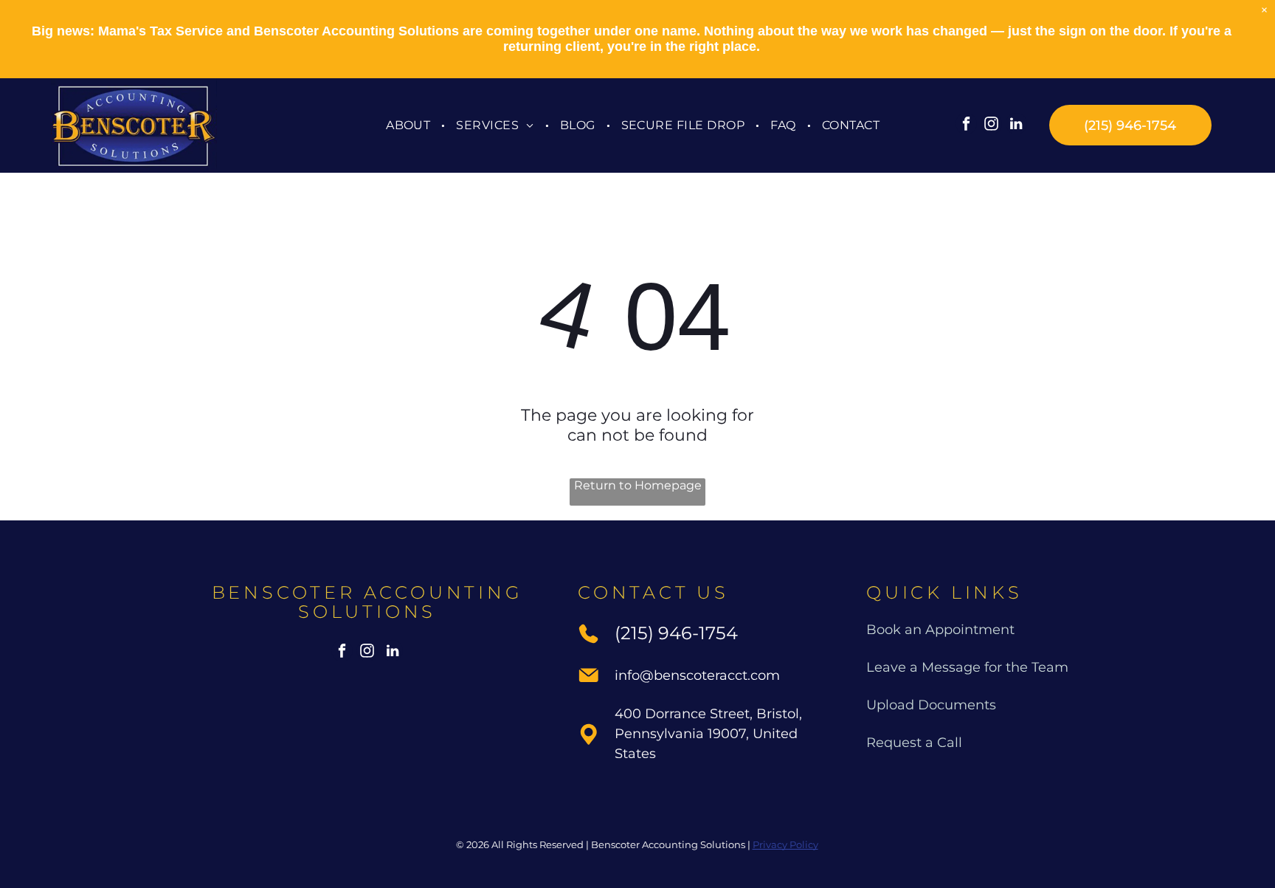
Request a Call (914, 742)
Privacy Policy (785, 844)
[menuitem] (410, 125)
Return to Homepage (638, 485)
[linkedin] (1016, 125)
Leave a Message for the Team (967, 667)
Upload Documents (931, 705)
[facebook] (966, 125)
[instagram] (991, 125)
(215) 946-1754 (676, 633)
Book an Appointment (940, 630)
